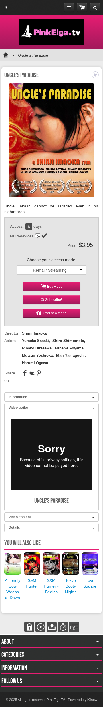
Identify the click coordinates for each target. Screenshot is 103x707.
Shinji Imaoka (34, 333)
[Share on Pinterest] (38, 374)
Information (18, 397)
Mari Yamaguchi (70, 355)
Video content (20, 517)
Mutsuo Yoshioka (37, 355)
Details (14, 528)
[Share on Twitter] (32, 374)
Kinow (92, 700)
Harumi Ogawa (35, 363)
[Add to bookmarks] (95, 74)
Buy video (54, 286)
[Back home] (6, 55)
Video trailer (18, 408)
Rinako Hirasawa (37, 348)
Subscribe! (53, 300)
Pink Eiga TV (51, 32)
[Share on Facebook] (25, 374)
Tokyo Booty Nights (70, 586)
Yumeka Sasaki (35, 341)
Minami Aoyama (69, 348)
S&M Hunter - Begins (51, 586)
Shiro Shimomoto (68, 341)
